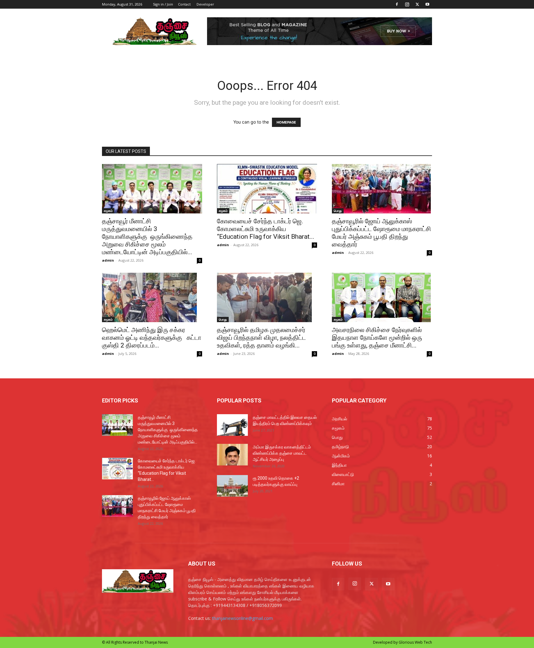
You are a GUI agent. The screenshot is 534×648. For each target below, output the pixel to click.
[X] (417, 4)
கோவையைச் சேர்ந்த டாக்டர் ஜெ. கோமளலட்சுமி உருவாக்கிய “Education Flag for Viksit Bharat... (265, 228)
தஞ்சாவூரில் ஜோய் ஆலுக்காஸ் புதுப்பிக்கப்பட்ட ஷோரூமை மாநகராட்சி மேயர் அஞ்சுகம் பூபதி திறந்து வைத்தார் (381, 232)
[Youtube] (427, 4)
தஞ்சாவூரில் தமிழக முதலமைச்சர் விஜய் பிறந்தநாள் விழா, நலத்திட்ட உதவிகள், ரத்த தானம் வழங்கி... (261, 337)
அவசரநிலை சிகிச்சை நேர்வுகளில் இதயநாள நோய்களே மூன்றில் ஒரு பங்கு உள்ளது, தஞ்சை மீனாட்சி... (377, 337)
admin (108, 260)
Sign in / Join (163, 4)
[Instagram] (407, 4)
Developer (205, 4)
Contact (184, 4)
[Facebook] (396, 4)
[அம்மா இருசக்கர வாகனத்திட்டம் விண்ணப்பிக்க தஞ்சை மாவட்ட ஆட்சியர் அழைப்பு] (232, 454)
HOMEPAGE (286, 122)
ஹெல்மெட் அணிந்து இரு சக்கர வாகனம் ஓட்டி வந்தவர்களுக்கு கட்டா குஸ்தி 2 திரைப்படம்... (151, 337)
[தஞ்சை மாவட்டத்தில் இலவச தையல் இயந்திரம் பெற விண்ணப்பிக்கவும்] (232, 425)
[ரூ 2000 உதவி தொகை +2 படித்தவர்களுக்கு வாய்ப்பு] (232, 486)
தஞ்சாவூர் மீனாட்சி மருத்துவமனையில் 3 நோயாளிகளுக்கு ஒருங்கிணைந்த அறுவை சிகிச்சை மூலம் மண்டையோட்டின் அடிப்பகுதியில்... (147, 236)
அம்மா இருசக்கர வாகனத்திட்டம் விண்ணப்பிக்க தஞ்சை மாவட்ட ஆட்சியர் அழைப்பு (282, 453)
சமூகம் (108, 210)
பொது (338, 210)
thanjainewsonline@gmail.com (242, 618)
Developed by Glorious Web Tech (402, 642)
